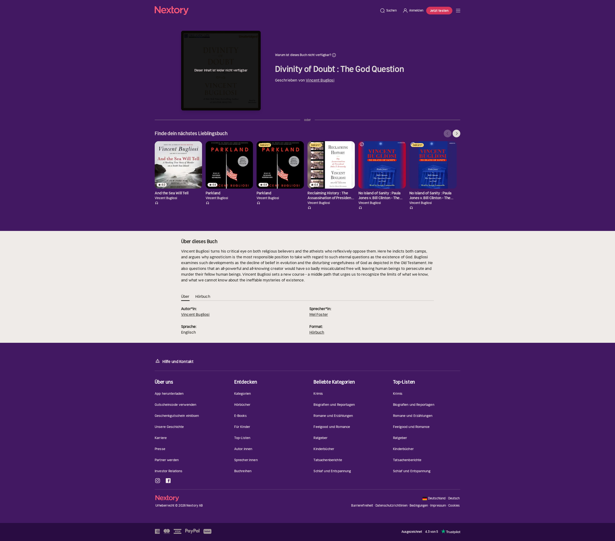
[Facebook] (168, 481)
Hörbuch (316, 332)
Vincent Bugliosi (320, 80)
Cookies (454, 506)
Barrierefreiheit (362, 505)
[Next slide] (456, 133)
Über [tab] (185, 296)
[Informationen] (334, 55)
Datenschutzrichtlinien (391, 505)
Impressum (438, 505)
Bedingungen (419, 505)
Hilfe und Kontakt (178, 361)
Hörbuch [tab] (202, 296)
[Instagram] (157, 481)
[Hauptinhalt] (458, 10)
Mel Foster (318, 314)
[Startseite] (266, 10)
